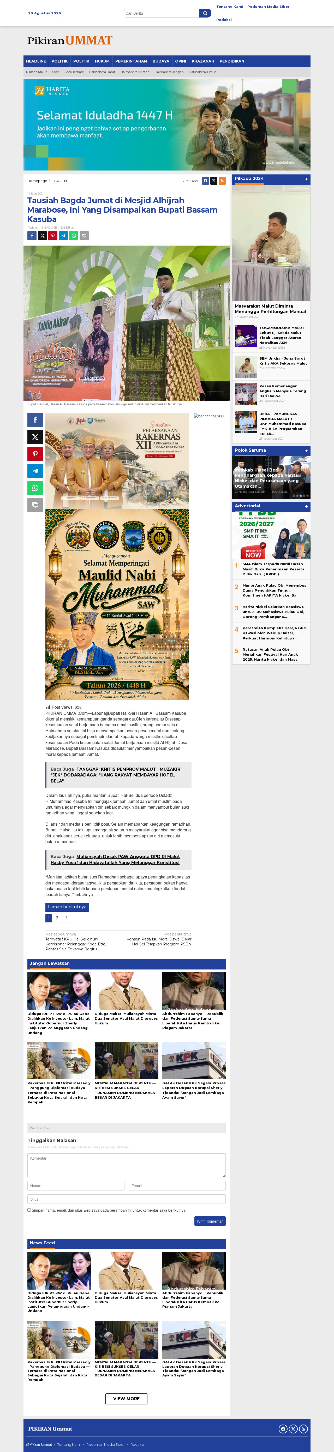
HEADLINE (49, 227)
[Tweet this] (42, 235)
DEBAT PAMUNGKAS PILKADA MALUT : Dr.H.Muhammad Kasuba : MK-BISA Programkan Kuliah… (282, 424)
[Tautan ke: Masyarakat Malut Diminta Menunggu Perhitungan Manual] (271, 243)
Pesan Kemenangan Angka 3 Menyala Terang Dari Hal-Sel (282, 391)
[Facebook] (205, 181)
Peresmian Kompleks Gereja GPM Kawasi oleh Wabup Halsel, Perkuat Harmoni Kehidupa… (275, 633)
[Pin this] (52, 235)
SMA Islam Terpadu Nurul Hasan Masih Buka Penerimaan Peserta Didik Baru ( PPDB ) (274, 569)
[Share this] (32, 235)
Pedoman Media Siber (105, 1444)
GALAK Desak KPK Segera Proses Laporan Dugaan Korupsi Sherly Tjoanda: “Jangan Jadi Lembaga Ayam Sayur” (194, 1368)
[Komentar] (84, 235)
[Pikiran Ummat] (69, 40)
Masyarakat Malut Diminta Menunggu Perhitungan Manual (270, 309)
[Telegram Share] (63, 235)
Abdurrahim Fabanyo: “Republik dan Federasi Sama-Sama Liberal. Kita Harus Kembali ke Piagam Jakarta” (192, 1299)
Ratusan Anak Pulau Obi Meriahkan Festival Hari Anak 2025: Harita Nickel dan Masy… (271, 654)
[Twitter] (213, 181)
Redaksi (137, 1444)
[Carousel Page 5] (307, 496)
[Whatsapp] (73, 235)
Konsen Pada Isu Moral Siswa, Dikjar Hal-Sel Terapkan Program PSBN (159, 939)
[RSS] (222, 181)
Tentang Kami (69, 1444)
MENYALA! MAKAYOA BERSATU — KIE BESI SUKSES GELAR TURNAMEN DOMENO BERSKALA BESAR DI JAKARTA (125, 1368)
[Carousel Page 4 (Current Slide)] (304, 496)
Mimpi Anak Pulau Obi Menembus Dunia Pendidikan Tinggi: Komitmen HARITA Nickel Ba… (274, 590)
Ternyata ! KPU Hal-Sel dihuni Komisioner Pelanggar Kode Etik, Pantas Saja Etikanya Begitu (75, 942)
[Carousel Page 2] (297, 496)
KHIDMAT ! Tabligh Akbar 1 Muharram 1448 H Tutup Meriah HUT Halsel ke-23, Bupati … (270, 481)
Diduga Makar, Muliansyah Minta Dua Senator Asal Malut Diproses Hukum (126, 1018)
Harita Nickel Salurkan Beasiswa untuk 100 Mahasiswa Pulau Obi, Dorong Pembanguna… (273, 611)
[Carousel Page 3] (301, 496)
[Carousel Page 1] (294, 496)
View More (126, 1398)
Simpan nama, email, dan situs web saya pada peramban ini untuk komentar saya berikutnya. (109, 1210)
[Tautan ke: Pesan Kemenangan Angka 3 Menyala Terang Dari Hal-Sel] (246, 394)
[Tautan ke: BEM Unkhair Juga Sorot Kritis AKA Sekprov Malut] (246, 366)
